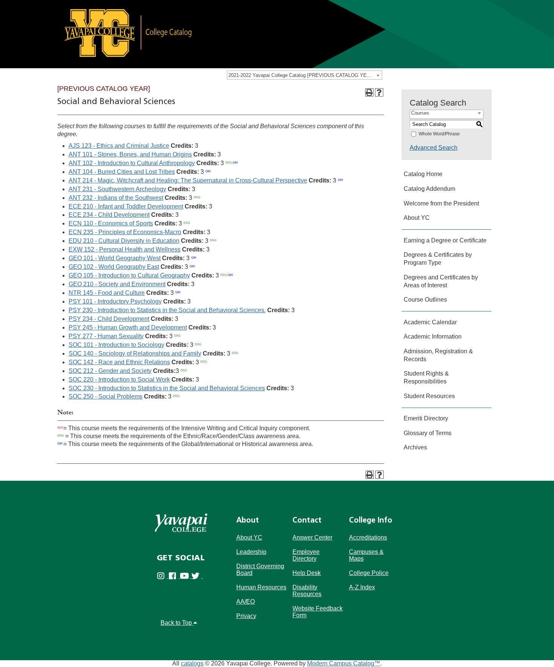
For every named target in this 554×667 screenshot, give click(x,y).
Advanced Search (434, 147)
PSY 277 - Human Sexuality (106, 336)
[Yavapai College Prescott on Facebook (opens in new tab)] (174, 576)
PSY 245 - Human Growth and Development (128, 327)
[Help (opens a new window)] (379, 92)
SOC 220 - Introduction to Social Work (119, 379)
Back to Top (177, 622)
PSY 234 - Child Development (109, 319)
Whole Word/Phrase (439, 133)
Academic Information (433, 336)
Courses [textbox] (420, 113)
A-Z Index (362, 587)
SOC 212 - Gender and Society (110, 371)
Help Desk (306, 573)
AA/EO (245, 601)
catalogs (192, 663)
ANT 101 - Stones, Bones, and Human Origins (130, 154)
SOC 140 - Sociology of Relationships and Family (135, 353)
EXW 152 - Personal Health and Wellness (125, 249)
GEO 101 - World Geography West (115, 258)
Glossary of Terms (427, 433)
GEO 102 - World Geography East (114, 267)
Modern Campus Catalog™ (343, 663)
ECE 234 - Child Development (109, 215)
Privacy (246, 616)
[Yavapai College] (181, 523)
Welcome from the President (441, 203)
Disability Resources (306, 590)
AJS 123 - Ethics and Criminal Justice (119, 146)
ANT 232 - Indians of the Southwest (116, 198)
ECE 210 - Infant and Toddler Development (126, 206)
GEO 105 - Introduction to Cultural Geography (129, 275)
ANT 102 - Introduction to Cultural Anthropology (132, 163)
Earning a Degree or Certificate (445, 240)
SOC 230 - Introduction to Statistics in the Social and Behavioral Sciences (167, 388)
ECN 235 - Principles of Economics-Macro (125, 232)
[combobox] (304, 75)
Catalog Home (423, 174)
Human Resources (261, 587)
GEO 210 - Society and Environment (117, 284)
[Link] (277, 34)
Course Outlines (425, 299)
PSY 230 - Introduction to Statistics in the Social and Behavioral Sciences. (167, 310)
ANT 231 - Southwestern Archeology (117, 189)
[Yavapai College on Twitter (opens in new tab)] (197, 576)
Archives (415, 447)
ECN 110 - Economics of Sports (111, 223)
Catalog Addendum (429, 189)
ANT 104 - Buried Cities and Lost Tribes (122, 172)
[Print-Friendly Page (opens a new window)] (369, 92)
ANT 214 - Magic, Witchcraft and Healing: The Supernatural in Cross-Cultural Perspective (188, 180)
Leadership (251, 552)
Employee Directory (306, 555)
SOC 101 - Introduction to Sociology (116, 345)
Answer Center (312, 537)
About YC (417, 218)
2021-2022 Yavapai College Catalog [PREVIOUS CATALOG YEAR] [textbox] (301, 75)
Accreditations (368, 537)
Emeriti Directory (426, 418)
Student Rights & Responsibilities (426, 377)
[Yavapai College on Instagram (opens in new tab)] (162, 576)
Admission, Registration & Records (438, 355)
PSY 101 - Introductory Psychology (115, 301)
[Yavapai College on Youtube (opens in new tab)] (185, 576)
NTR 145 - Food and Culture (107, 293)
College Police (369, 573)
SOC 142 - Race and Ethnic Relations (119, 362)
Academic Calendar (430, 322)
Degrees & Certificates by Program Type (438, 258)
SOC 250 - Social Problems (105, 396)
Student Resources (429, 396)
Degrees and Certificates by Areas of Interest (441, 281)
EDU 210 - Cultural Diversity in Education (124, 241)
